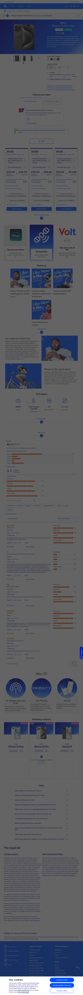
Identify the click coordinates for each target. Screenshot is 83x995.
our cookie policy (24, 992)
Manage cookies (62, 991)
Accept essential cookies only (62, 985)
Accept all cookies (62, 980)
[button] (81, 653)
